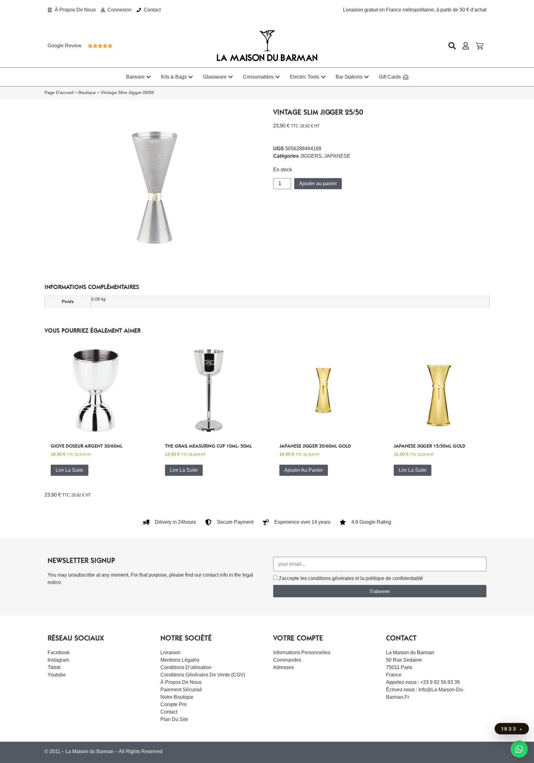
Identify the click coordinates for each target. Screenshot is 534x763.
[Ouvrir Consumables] (277, 77)
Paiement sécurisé (181, 689)
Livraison (170, 652)
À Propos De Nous (180, 682)
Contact (168, 711)
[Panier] (479, 46)
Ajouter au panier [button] (303, 470)
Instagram (58, 660)
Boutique (87, 92)
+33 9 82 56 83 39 (440, 682)
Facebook (59, 652)
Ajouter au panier (318, 183)
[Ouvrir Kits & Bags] (190, 77)
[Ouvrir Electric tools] (323, 77)
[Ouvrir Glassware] (230, 77)
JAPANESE (337, 156)
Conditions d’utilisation (185, 667)
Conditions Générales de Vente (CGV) (202, 674)
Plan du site (174, 719)
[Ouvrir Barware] (148, 77)
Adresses (283, 667)
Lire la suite (69, 470)
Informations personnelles (301, 652)
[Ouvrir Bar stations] (366, 77)
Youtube (57, 674)
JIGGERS (311, 156)
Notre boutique (176, 697)
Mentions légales (179, 660)
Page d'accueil (59, 92)
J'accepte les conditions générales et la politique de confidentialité (350, 578)
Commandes (287, 660)
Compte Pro (173, 704)
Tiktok (54, 667)
